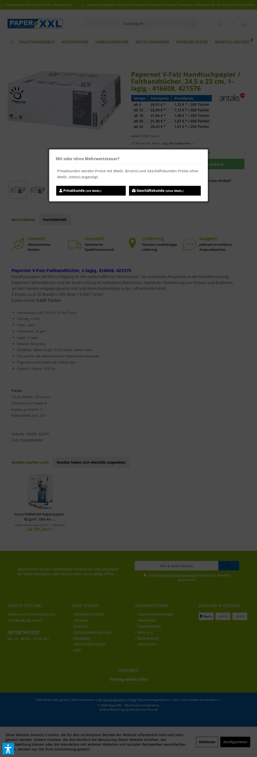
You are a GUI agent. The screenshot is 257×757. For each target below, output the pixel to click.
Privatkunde (81, 190)
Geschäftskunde (159, 190)
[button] (8, 748)
